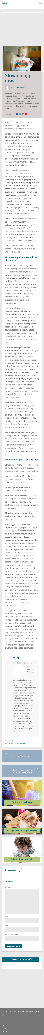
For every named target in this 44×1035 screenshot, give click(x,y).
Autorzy (4, 1025)
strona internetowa (11, 934)
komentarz (8, 887)
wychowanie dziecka (18, 743)
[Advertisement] (22, 28)
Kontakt (5, 1031)
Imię (7, 916)
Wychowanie (9, 741)
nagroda (8, 743)
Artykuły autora (24, 663)
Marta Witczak (20, 87)
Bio (17, 658)
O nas (4, 1028)
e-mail (7, 925)
